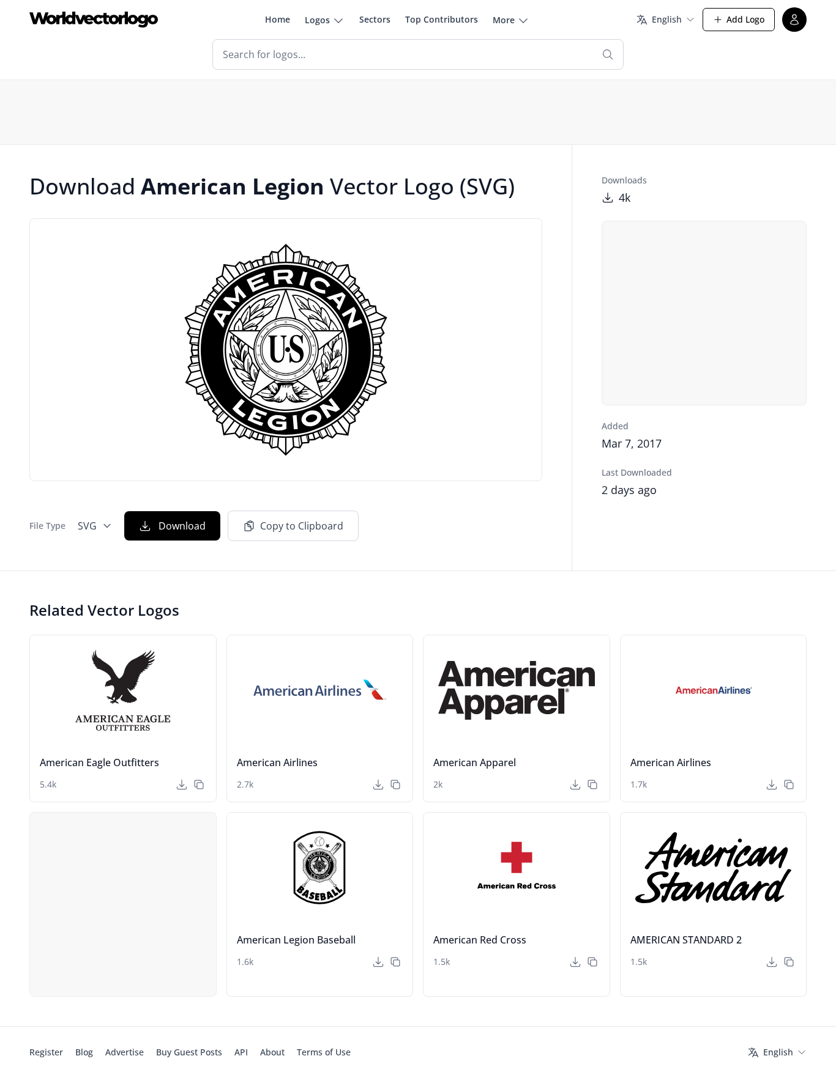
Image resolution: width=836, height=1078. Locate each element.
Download (182, 526)
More (504, 20)
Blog (84, 1052)
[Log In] (794, 19)
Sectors (374, 19)
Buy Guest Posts (189, 1052)
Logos (317, 20)
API (241, 1052)
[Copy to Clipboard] (199, 784)
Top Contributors (441, 19)
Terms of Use (324, 1052)
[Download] (181, 784)
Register (46, 1052)
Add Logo (745, 19)
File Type (47, 525)
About (272, 1052)
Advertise (124, 1052)
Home (277, 19)
